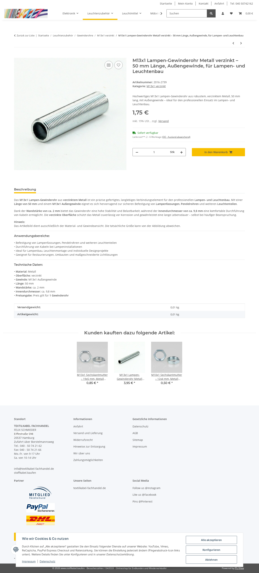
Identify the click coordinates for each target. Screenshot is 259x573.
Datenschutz (47, 561)
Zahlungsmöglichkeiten (88, 460)
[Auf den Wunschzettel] (118, 65)
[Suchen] (211, 13)
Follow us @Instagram (146, 488)
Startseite (166, 3)
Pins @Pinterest (142, 501)
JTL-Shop (239, 568)
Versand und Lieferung (88, 433)
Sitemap (138, 440)
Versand (163, 121)
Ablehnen (211, 559)
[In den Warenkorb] (17, 56)
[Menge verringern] (137, 152)
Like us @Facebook (144, 494)
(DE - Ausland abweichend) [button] (176, 137)
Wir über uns (81, 453)
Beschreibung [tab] (25, 189)
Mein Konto (185, 3)
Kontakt (203, 3)
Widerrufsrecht (83, 440)
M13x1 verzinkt (156, 86)
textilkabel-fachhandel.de (89, 488)
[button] (223, 13)
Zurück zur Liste (26, 35)
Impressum (29, 561)
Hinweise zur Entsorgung (89, 446)
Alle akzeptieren (211, 540)
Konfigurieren (211, 549)
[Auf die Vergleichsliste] (108, 65)
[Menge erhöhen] (181, 152)
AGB (135, 433)
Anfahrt (219, 3)
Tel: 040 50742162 (241, 3)
